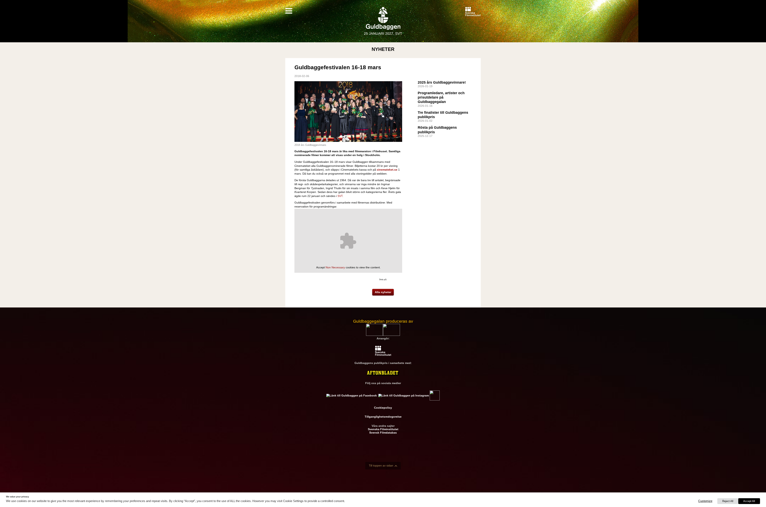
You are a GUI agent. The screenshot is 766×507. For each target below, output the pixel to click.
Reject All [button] (727, 501)
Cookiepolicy (383, 407)
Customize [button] (705, 501)
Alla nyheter (383, 292)
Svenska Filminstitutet (383, 429)
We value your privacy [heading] (17, 496)
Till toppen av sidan (381, 465)
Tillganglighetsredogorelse (383, 416)
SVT (340, 196)
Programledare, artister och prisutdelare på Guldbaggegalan (441, 97)
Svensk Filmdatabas (383, 432)
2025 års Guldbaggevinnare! (442, 82)
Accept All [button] (749, 501)
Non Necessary (335, 267)
